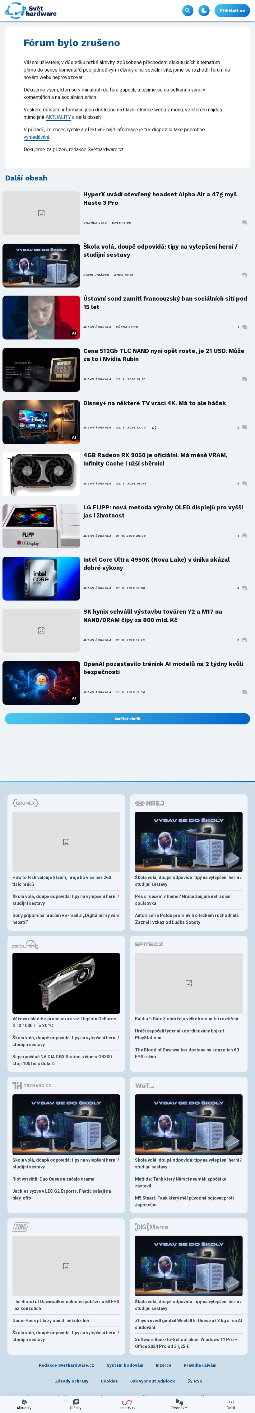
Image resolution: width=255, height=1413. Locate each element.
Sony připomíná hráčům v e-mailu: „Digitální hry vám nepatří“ (65, 919)
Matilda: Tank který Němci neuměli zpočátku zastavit (180, 1182)
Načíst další (127, 718)
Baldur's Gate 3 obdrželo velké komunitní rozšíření (186, 1018)
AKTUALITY (58, 117)
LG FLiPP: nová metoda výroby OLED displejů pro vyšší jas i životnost (163, 511)
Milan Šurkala (97, 327)
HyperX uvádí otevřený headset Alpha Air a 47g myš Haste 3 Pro (160, 198)
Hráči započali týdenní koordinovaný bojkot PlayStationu (179, 1034)
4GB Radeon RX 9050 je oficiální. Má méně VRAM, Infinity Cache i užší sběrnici (155, 459)
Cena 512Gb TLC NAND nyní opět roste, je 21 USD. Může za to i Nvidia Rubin (163, 355)
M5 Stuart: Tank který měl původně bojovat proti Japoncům (184, 1201)
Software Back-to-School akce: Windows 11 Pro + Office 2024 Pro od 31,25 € (186, 1343)
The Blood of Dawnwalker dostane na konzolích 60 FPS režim (187, 1053)
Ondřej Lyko (95, 222)
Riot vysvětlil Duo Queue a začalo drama (53, 1179)
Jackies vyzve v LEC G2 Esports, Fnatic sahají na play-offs (61, 1194)
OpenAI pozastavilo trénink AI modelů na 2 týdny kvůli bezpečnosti (163, 668)
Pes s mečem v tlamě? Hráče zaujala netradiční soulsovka (183, 900)
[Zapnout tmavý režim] (204, 10)
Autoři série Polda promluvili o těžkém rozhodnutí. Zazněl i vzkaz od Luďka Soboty (187, 919)
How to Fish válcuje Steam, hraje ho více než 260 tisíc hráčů (61, 881)
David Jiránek (96, 275)
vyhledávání (36, 137)
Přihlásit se (232, 10)
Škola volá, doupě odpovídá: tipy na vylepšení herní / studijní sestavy (160, 250)
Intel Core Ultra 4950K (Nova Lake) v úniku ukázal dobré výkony (156, 563)
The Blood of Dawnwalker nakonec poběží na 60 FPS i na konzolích (65, 1305)
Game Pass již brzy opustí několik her (51, 1320)
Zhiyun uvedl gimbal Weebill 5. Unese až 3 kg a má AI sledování (188, 1324)
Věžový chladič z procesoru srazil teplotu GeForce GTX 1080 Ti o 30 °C (64, 1022)
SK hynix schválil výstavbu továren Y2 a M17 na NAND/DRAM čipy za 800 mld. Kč (152, 615)
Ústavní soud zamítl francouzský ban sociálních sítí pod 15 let (165, 302)
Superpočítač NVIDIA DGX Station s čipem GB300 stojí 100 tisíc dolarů (62, 1060)
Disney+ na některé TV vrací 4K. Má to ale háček (154, 403)
